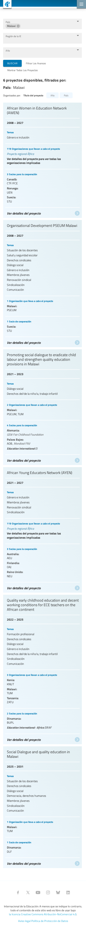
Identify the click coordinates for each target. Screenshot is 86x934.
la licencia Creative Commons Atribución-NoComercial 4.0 (42, 914)
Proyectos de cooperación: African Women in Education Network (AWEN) (42, 159)
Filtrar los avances (36, 63)
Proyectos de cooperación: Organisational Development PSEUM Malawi (42, 282)
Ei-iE (5, 4)
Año (8, 50)
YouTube (37, 892)
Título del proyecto (33, 95)
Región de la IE (13, 36)
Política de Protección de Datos (49, 921)
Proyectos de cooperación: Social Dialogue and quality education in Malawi (42, 806)
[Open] (77, 21)
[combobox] (47, 26)
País (8, 22)
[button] (13, 26)
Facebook (17, 892)
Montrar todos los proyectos (22, 70)
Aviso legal (24, 921)
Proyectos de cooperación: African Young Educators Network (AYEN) (42, 529)
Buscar (12, 63)
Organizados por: (12, 95)
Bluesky (58, 892)
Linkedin (68, 892)
